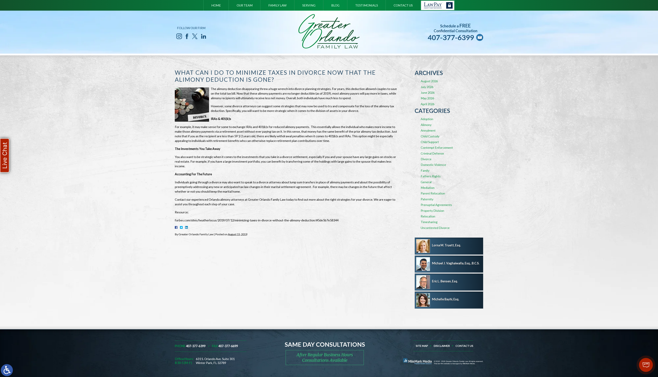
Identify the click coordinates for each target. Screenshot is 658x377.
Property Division (432, 210)
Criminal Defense (432, 153)
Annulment (428, 130)
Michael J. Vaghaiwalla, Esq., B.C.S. (455, 263)
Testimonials (366, 5)
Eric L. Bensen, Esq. (445, 281)
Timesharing (429, 222)
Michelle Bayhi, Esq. (445, 299)
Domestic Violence (433, 165)
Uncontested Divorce (435, 228)
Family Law (277, 5)
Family (425, 170)
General (426, 182)
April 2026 (427, 104)
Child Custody (430, 136)
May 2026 (427, 98)
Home (216, 5)
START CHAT (630, 342)
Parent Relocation (433, 193)
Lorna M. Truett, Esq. (446, 245)
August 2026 (429, 81)
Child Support (430, 142)
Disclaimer (442, 345)
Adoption (427, 119)
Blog (335, 5)
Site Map (422, 345)
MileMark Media (469, 363)
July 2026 (427, 87)
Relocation (428, 216)
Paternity (427, 199)
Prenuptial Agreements (436, 205)
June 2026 (428, 92)
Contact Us (403, 5)
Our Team (245, 5)
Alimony (426, 125)
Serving (308, 5)
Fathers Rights (431, 176)
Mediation (428, 188)
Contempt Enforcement (437, 147)
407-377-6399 (451, 37)
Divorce (426, 159)
